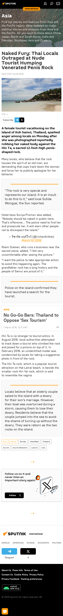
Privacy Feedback (10, 578)
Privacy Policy (36, 574)
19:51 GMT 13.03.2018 (12, 74)
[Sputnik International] (10, 4)
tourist (6, 447)
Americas (18, 542)
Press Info (17, 570)
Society (23, 441)
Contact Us (7, 574)
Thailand (46, 441)
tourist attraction (20, 447)
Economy (43, 542)
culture (34, 447)
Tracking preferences (31, 578)
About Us (6, 570)
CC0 (3, 114)
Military (57, 542)
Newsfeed (34, 441)
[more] (57, 327)
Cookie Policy (21, 574)
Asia (6, 309)
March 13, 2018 (31, 240)
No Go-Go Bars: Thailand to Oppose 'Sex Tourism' (31, 317)
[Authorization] (45, 3)
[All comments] (5, 611)
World (13, 441)
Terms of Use (31, 570)
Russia (31, 542)
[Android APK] (11, 588)
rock (43, 447)
